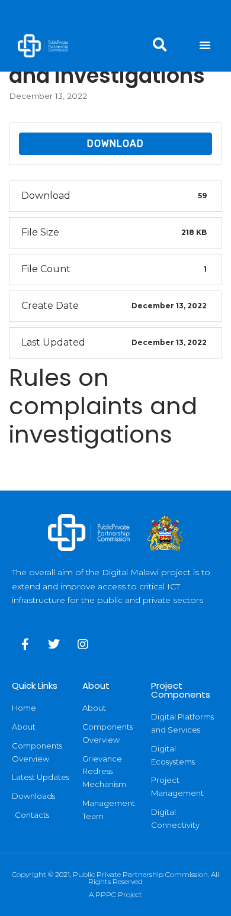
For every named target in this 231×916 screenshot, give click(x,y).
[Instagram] (83, 644)
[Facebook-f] (25, 644)
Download (115, 143)
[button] (205, 45)
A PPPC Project (115, 894)
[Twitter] (54, 644)
